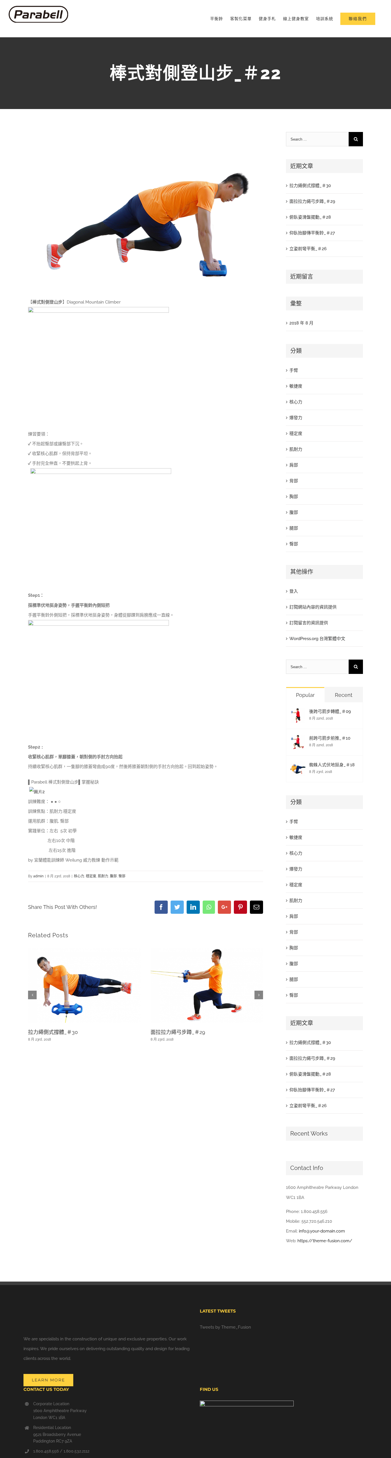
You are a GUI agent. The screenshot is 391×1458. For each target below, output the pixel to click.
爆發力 (295, 417)
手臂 (293, 370)
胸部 (293, 496)
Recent (343, 695)
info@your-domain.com (322, 1231)
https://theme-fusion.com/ (324, 1240)
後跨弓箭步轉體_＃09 (330, 711)
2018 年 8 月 (301, 323)
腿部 (293, 528)
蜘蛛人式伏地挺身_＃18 (332, 764)
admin (38, 876)
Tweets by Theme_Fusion (225, 1327)
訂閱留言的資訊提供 (308, 622)
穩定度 (91, 876)
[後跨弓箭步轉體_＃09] (298, 713)
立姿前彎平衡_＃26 (308, 248)
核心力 (79, 876)
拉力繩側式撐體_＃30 (53, 1032)
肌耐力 (103, 876)
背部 (293, 480)
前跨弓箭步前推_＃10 (329, 738)
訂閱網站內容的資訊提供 (313, 607)
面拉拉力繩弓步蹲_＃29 (178, 1032)
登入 (293, 591)
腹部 (113, 876)
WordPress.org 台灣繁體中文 (317, 638)
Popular (305, 695)
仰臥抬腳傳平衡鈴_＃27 (312, 233)
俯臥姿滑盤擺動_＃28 (310, 217)
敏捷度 (295, 386)
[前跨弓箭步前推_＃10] (298, 739)
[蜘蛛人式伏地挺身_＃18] (298, 766)
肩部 (293, 465)
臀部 (122, 876)
